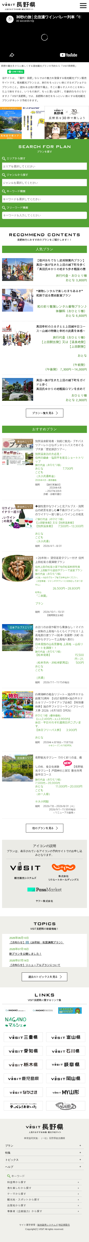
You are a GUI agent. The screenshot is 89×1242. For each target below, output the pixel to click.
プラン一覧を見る (43, 413)
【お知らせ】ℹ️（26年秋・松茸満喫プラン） (36, 942)
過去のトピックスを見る (43, 977)
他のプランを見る (43, 828)
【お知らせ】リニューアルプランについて (34, 965)
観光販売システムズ (47, 1225)
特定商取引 (64, 1225)
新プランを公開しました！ (25, 954)
